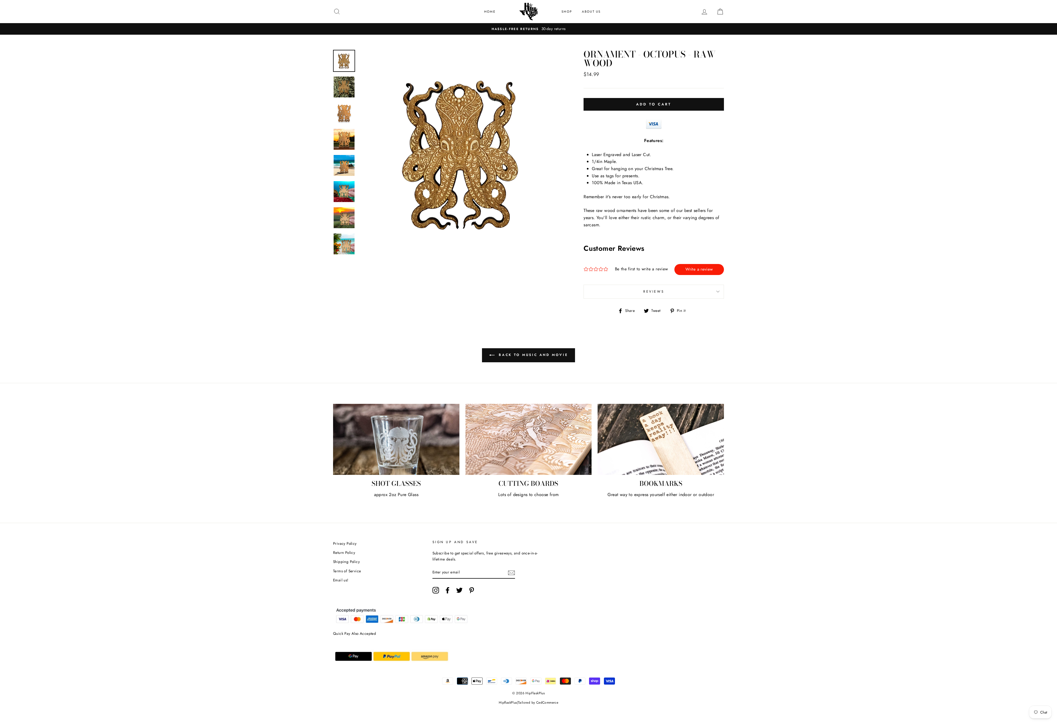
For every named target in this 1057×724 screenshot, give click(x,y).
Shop (567, 11)
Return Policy (344, 552)
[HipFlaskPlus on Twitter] (459, 590)
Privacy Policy (345, 543)
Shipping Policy (346, 561)
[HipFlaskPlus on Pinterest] (471, 590)
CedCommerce (547, 702)
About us (591, 11)
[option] (528, 29)
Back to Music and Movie (532, 354)
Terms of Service (347, 571)
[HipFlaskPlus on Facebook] (447, 590)
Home (489, 11)
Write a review (699, 269)
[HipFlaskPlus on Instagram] (435, 590)
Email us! (340, 580)
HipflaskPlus (508, 702)
